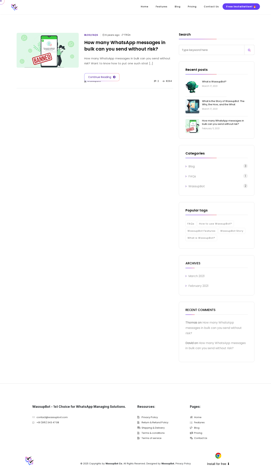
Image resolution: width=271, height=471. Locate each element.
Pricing (192, 6)
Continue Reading (99, 77)
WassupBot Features (201, 231)
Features (161, 6)
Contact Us (211, 6)
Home (144, 6)
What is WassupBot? (214, 81)
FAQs (94, 35)
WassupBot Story (231, 231)
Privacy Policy (183, 463)
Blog (177, 6)
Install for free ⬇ (218, 464)
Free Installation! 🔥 (241, 6)
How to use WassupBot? (215, 223)
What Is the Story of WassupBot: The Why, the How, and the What (223, 102)
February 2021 (198, 286)
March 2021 (196, 276)
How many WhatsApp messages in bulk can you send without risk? (223, 122)
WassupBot (94, 81)
